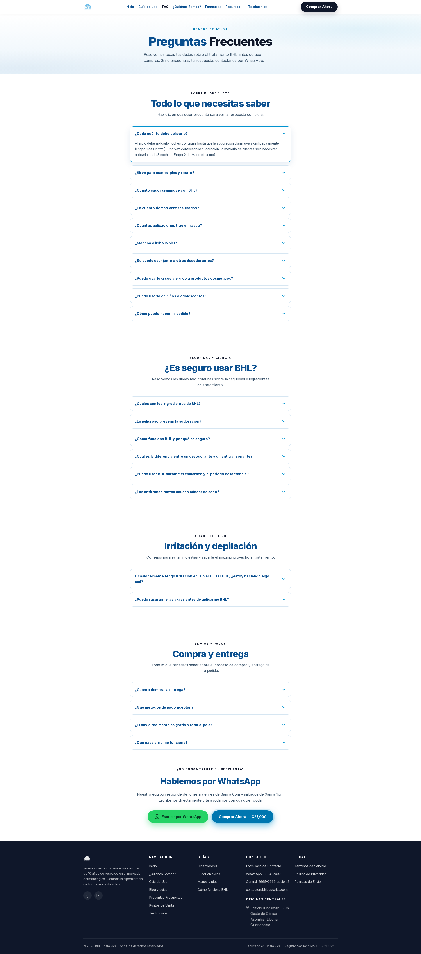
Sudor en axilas (209, 874)
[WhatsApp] (87, 895)
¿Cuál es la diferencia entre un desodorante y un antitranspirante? (193, 456)
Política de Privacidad (310, 874)
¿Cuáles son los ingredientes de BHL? (168, 403)
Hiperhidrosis (207, 866)
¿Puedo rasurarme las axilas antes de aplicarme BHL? (182, 599)
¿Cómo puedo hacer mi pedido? (162, 313)
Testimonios (258, 7)
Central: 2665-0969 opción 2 (267, 882)
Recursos (233, 7)
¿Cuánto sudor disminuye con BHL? (166, 190)
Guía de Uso (148, 7)
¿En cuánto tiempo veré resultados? (167, 208)
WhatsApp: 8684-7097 (263, 874)
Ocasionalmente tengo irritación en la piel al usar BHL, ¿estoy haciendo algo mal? (202, 579)
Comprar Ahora (319, 7)
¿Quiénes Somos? (187, 7)
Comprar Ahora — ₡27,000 (242, 816)
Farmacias (213, 7)
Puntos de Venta (161, 905)
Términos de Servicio (310, 866)
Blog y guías (158, 890)
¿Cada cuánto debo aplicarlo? (161, 133)
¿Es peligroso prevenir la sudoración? (168, 421)
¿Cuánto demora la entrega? (160, 689)
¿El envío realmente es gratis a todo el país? (173, 725)
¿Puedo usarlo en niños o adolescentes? (170, 296)
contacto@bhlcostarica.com (267, 890)
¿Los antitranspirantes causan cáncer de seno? (177, 492)
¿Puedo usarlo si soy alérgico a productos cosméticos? (184, 278)
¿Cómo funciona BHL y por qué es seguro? (172, 439)
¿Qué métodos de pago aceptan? (164, 707)
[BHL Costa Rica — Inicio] (87, 6)
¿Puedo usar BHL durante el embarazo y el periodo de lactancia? (192, 474)
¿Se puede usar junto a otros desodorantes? (174, 260)
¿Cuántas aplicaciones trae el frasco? (168, 225)
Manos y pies (208, 882)
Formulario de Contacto (263, 866)
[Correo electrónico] (98, 895)
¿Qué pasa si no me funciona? (161, 742)
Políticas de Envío (307, 882)
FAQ (165, 7)
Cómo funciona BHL (213, 890)
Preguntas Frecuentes (165, 898)
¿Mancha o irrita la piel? (156, 243)
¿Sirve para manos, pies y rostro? (164, 172)
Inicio (129, 7)
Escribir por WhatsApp (181, 816)
